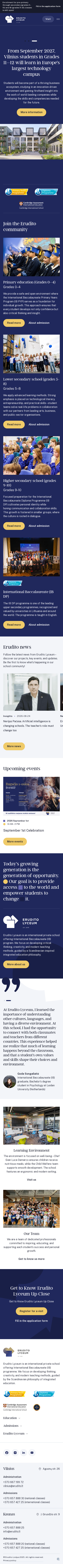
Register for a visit (31, 1311)
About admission (39, 322)
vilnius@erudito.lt (13, 1486)
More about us (16, 964)
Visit (48, 19)
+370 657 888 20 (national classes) (24, 1543)
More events (15, 841)
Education (10, 1418)
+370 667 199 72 (13, 1482)
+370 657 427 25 (14, 1502)
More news (14, 746)
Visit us (31, 1179)
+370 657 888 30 (14, 1498)
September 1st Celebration (23, 830)
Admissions (10, 1426)
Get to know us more (31, 1259)
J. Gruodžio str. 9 (50, 1514)
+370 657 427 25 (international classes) (26, 1547)
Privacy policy (9, 1560)
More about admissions (31, 101)
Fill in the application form (48, 6)
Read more (14, 322)
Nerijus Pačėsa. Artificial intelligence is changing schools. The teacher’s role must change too (28, 726)
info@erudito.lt (11, 1531)
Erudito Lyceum (13, 1433)
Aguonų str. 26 (51, 1468)
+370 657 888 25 (13, 1527)
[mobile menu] (58, 19)
